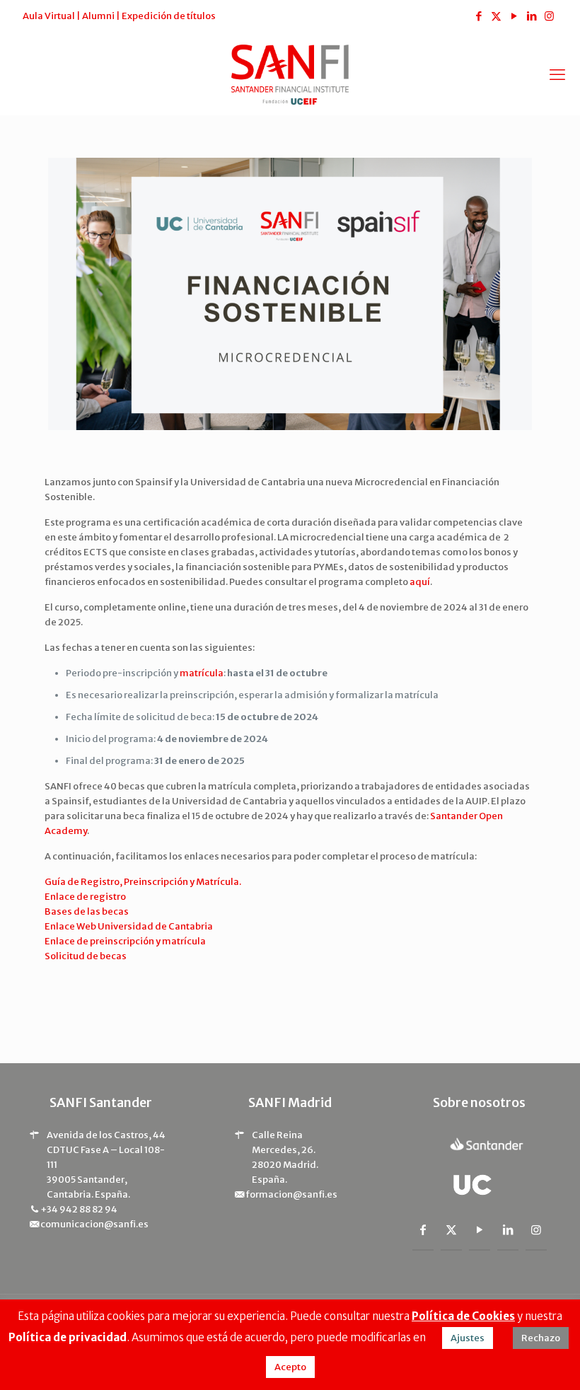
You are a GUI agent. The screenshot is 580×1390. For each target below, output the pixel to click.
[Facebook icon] (478, 16)
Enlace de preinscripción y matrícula (125, 941)
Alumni (98, 16)
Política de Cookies (463, 1316)
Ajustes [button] (468, 1338)
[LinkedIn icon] (531, 16)
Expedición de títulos (169, 16)
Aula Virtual (49, 16)
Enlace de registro (85, 897)
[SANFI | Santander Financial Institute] (290, 74)
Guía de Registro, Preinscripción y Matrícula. (143, 882)
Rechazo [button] (540, 1338)
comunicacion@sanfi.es (94, 1224)
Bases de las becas (87, 911)
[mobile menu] (557, 74)
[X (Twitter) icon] (496, 16)
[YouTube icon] (514, 16)
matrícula (202, 673)
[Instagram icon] (549, 16)
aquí (420, 582)
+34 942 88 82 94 (78, 1209)
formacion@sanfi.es (291, 1194)
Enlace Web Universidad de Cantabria (129, 926)
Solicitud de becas (86, 956)
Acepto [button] (290, 1367)
